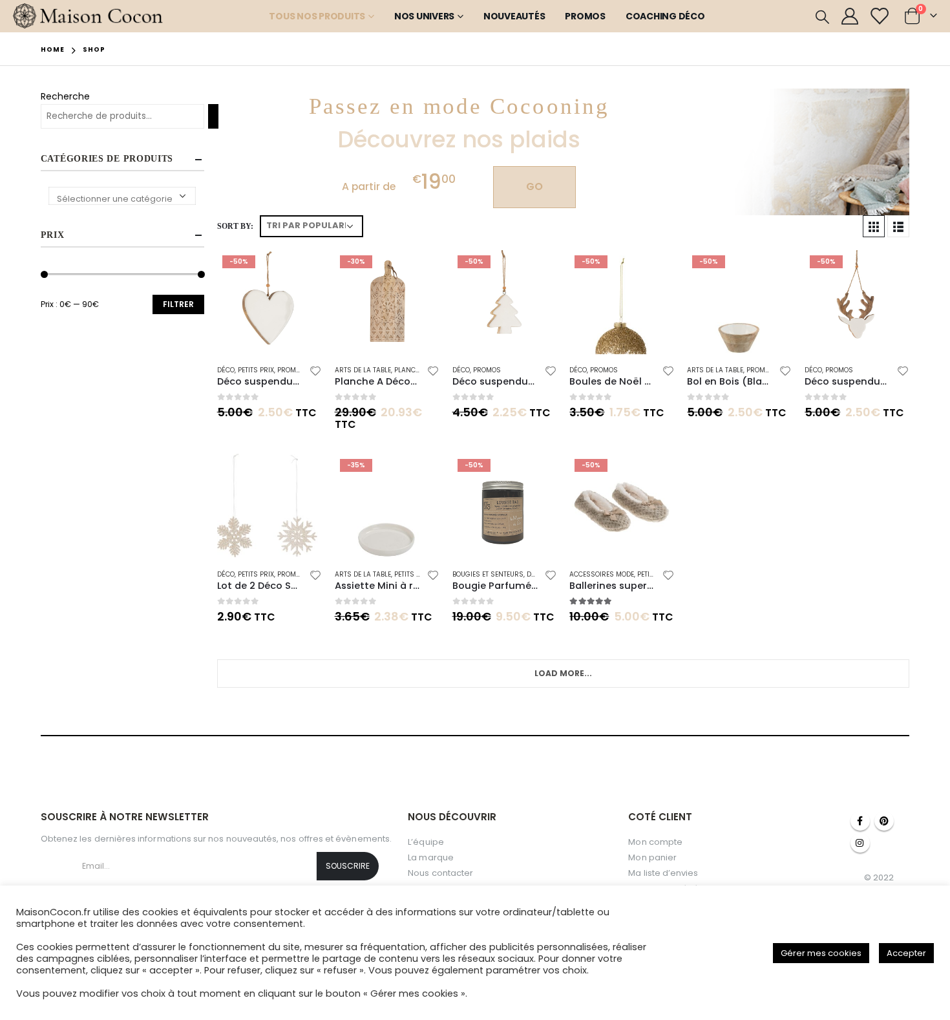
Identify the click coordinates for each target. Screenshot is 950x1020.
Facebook (860, 821)
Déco (226, 370)
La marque (431, 857)
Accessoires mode (601, 574)
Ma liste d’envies (663, 873)
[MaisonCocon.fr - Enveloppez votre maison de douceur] (88, 16)
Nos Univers (424, 16)
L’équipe (426, 842)
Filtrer (178, 304)
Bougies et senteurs (487, 574)
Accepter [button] (906, 953)
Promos (585, 16)
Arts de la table (363, 370)
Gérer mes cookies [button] (821, 953)
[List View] (898, 226)
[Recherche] (213, 116)
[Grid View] (874, 226)
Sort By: (235, 226)
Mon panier (652, 857)
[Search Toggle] (822, 17)
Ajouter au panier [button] (300, 271)
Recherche (65, 96)
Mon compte (655, 842)
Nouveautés (514, 16)
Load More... (563, 673)
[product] (269, 506)
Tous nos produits (317, 16)
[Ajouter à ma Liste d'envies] (315, 373)
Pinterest (884, 821)
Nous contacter (440, 873)
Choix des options (652, 475)
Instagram (860, 843)
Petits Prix (256, 370)
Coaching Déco (665, 16)
